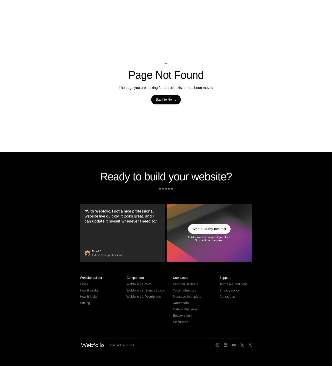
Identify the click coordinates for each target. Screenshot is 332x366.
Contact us (227, 296)
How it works (89, 290)
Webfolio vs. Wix (138, 284)
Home (84, 284)
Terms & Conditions (233, 284)
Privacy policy (229, 290)
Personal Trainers (185, 284)
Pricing (85, 303)
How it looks (89, 296)
